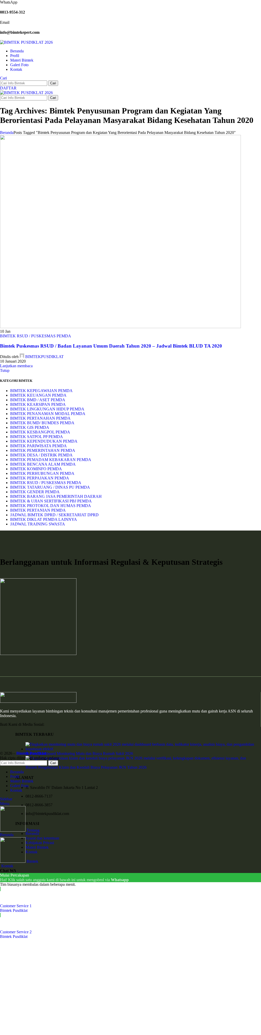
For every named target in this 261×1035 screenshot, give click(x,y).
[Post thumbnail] (143, 749)
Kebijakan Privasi (39, 843)
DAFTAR (8, 88)
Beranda (7, 132)
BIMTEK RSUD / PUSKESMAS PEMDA (35, 336)
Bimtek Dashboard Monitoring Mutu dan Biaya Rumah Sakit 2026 (79, 753)
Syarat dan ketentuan (42, 838)
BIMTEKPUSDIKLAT (44, 356)
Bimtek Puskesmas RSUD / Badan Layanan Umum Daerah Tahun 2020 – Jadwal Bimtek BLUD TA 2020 (111, 346)
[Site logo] (26, 42)
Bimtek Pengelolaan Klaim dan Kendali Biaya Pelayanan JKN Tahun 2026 (86, 767)
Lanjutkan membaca (16, 366)
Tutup (4, 370)
